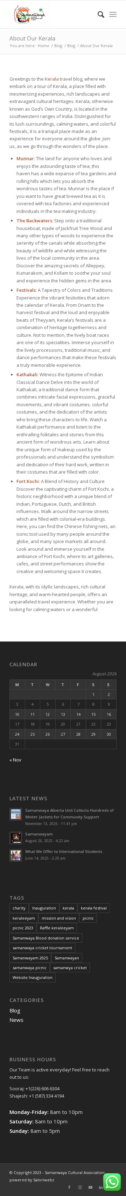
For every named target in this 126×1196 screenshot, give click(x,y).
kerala (68, 908)
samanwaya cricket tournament (42, 947)
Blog (14, 1010)
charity (19, 908)
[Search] (97, 14)
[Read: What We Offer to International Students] (15, 855)
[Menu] (113, 14)
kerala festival (94, 908)
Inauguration (44, 908)
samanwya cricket (70, 967)
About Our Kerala (32, 38)
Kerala (52, 79)
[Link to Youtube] (90, 1187)
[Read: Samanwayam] (15, 838)
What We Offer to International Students (63, 851)
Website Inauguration (32, 977)
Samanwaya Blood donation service (46, 938)
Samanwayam (39, 834)
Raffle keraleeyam (57, 927)
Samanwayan (67, 957)
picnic (88, 918)
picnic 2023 (23, 927)
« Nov (15, 760)
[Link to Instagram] (80, 1187)
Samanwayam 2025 (30, 957)
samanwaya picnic (30, 967)
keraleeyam (24, 918)
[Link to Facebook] (69, 1187)
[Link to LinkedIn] (101, 1187)
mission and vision (59, 918)
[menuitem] (97, 14)
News (16, 1019)
